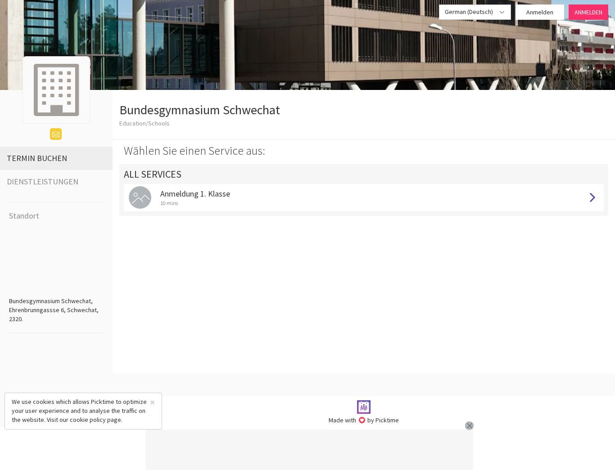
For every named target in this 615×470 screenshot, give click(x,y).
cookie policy (88, 420)
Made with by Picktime (364, 420)
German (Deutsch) (469, 12)
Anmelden (539, 12)
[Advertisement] (309, 450)
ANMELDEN (588, 12)
